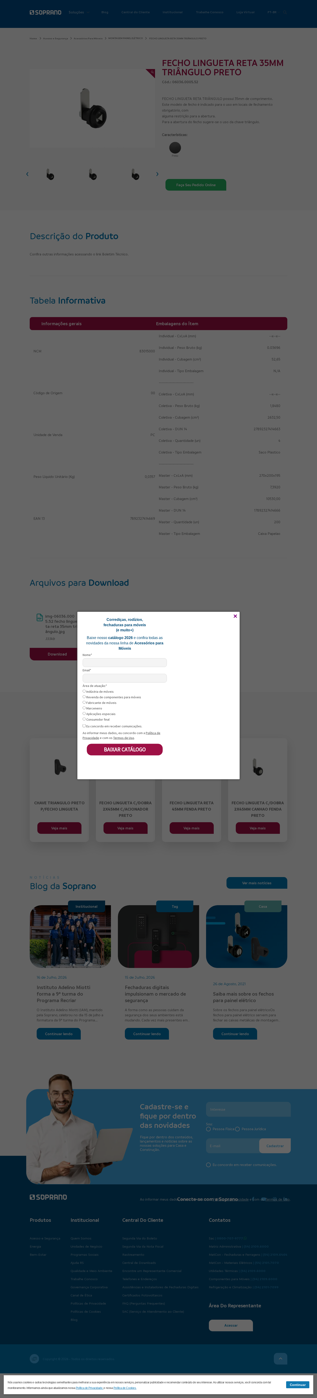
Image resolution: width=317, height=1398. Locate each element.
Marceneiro (94, 708)
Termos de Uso (123, 737)
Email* (87, 670)
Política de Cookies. (124, 1388)
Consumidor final (98, 720)
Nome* (87, 655)
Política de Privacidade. (90, 1388)
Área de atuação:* (95, 686)
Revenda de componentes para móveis (113, 697)
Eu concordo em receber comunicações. (114, 726)
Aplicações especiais (101, 714)
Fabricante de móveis (101, 703)
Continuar (298, 1385)
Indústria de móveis (100, 692)
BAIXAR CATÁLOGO (125, 749)
